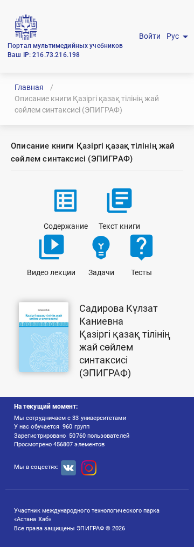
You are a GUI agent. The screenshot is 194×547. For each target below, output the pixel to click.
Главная (29, 87)
